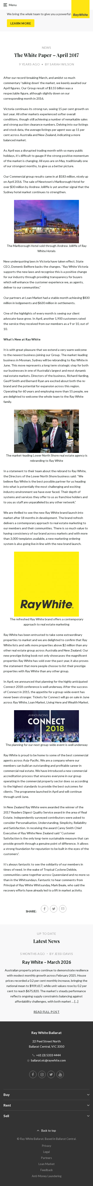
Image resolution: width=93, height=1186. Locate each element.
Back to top (48, 1130)
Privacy (46, 1145)
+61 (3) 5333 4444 (48, 1055)
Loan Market (46, 1164)
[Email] (62, 908)
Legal (46, 1152)
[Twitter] (53, 908)
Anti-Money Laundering (46, 1176)
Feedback (46, 1170)
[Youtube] (60, 1074)
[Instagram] (42, 1074)
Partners (46, 1158)
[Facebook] (44, 908)
